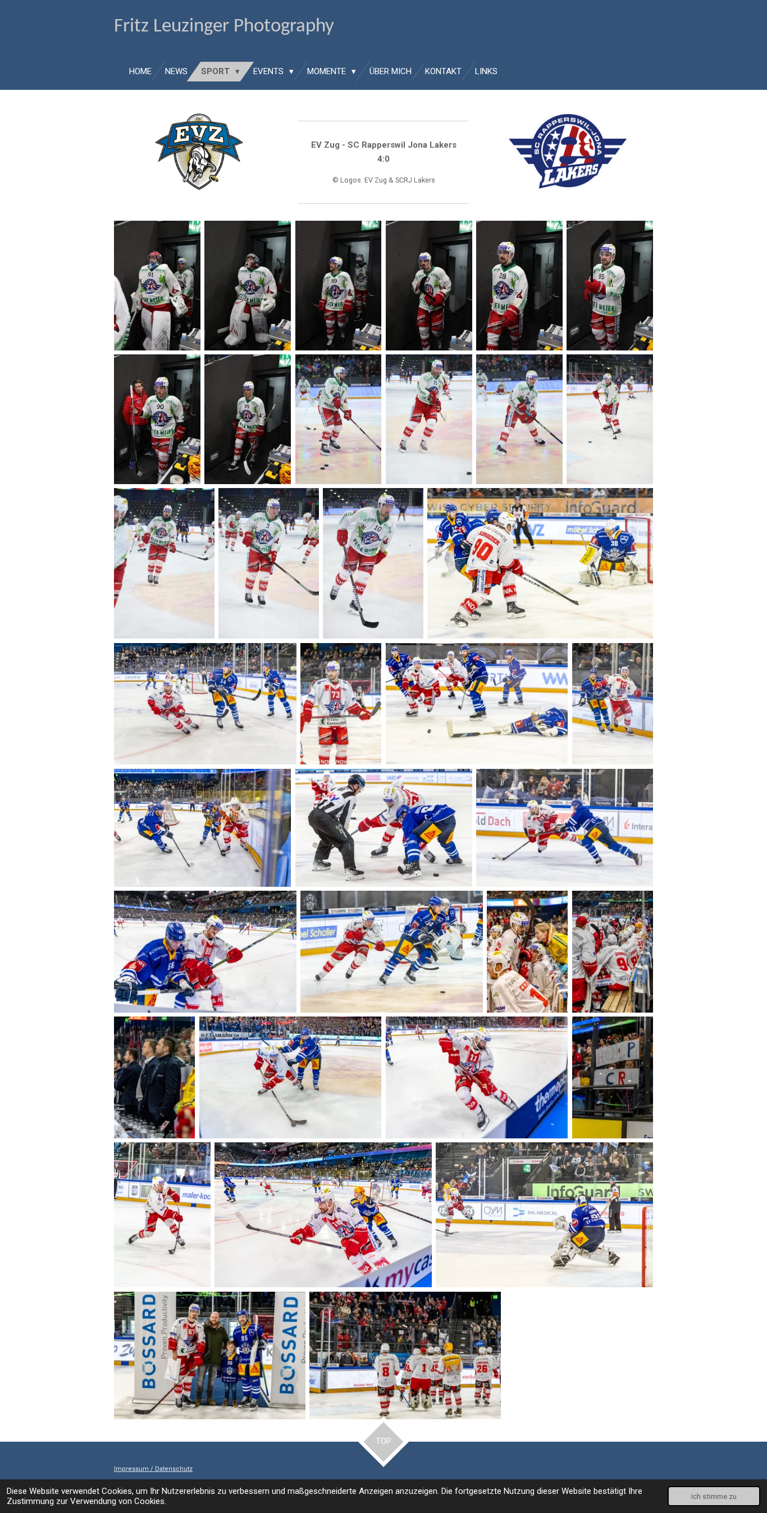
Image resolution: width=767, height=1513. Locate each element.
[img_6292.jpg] (373, 563)
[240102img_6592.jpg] (162, 1214)
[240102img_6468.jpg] (612, 951)
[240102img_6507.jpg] (290, 1077)
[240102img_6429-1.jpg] (205, 951)
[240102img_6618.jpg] (544, 1214)
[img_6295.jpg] (164, 563)
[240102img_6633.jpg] (209, 1355)
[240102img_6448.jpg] (391, 951)
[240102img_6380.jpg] (612, 703)
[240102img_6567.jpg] (323, 1214)
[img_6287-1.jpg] (157, 419)
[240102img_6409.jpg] (202, 828)
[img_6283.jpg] (338, 285)
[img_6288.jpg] (247, 419)
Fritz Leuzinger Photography (224, 27)
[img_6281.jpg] (157, 285)
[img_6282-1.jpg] (247, 285)
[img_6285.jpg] (429, 285)
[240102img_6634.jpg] (405, 1355)
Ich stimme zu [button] (714, 1496)
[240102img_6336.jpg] (477, 703)
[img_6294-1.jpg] (268, 563)
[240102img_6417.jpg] (383, 828)
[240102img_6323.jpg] (205, 703)
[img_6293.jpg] (429, 419)
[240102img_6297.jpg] (340, 703)
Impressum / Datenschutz (153, 1469)
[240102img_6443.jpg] (527, 951)
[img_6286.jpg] (610, 285)
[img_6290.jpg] (519, 419)
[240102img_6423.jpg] (564, 828)
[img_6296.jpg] (610, 419)
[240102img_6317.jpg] (540, 563)
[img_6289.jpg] (338, 419)
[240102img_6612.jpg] (612, 1077)
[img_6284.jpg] (519, 285)
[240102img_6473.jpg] (154, 1077)
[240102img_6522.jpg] (477, 1077)
